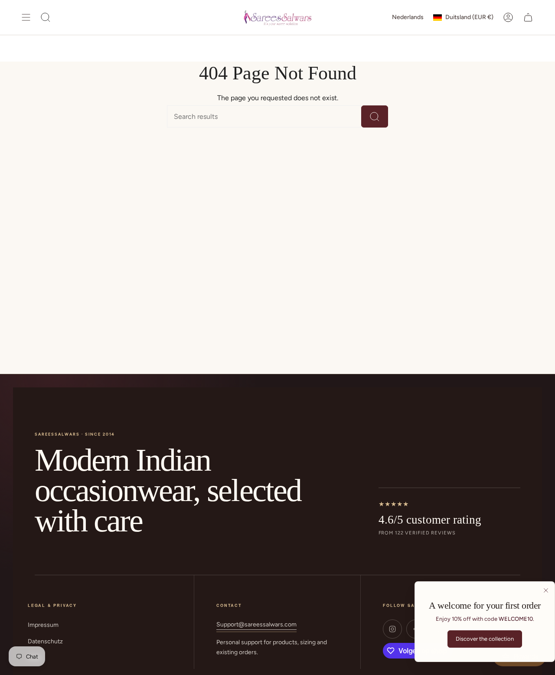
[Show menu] (26, 17)
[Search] (374, 116)
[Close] (546, 590)
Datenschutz (45, 641)
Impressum (43, 625)
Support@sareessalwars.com (256, 624)
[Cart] (528, 17)
